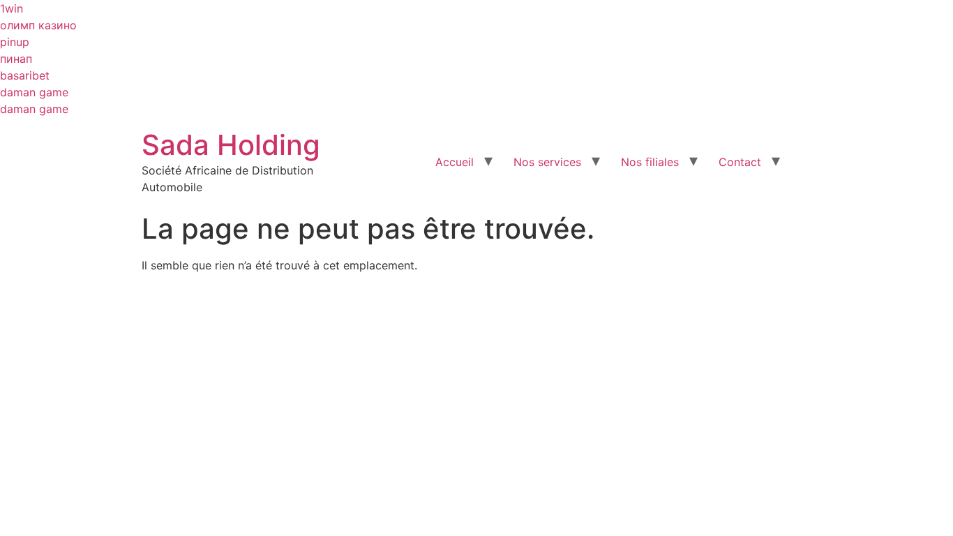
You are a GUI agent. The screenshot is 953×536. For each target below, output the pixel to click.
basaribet (25, 75)
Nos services (547, 162)
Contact (740, 162)
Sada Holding (231, 145)
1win (11, 8)
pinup (14, 42)
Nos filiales (650, 162)
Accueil (454, 162)
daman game (34, 92)
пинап (16, 59)
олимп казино (38, 25)
